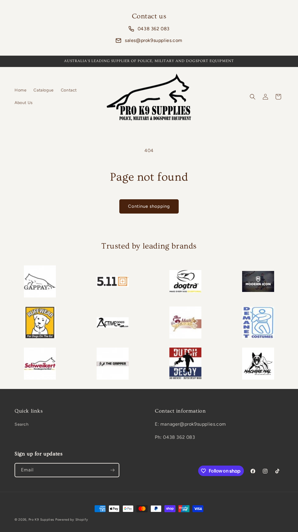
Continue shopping (149, 206)
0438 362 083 (154, 28)
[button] (252, 96)
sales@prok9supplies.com (153, 40)
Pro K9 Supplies (41, 520)
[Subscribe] (112, 470)
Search (22, 424)
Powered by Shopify (71, 520)
